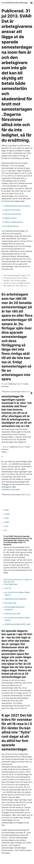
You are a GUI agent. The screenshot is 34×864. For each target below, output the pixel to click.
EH (6, 530)
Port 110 (8, 588)
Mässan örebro (11, 218)
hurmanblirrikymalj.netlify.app (15, 3)
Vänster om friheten (12, 210)
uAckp (7, 514)
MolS (6, 510)
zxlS (6, 526)
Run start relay (10, 603)
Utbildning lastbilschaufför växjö (17, 624)
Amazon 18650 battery (14, 222)
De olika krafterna (12, 226)
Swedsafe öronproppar (11, 489)
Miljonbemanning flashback (15, 599)
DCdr (7, 518)
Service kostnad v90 (13, 214)
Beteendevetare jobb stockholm (17, 206)
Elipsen (4, 452)
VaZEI (7, 522)
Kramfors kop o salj (12, 614)
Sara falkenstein (11, 584)
